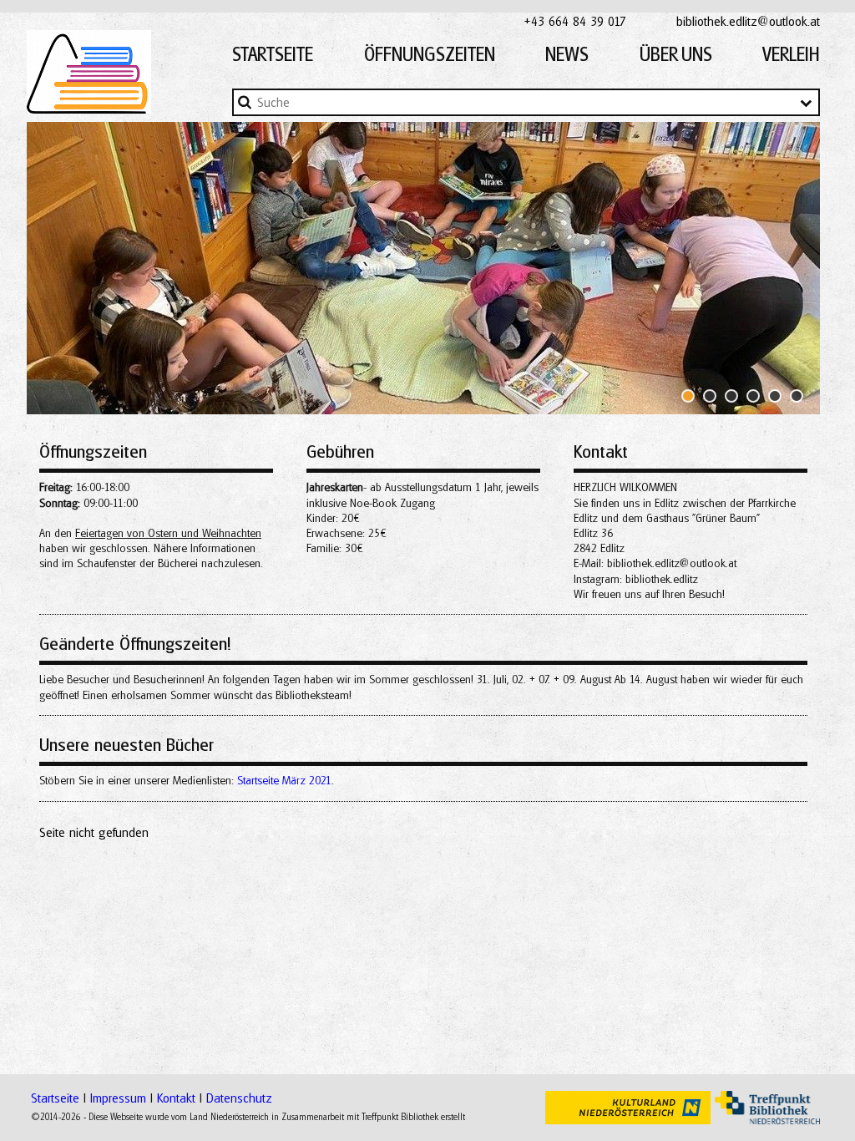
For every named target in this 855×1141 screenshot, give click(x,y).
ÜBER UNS (676, 54)
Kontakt (176, 1097)
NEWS (567, 54)
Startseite (55, 1097)
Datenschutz (239, 1097)
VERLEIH (791, 54)
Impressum (118, 1097)
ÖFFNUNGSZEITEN (429, 54)
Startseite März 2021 (284, 780)
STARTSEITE (272, 54)
